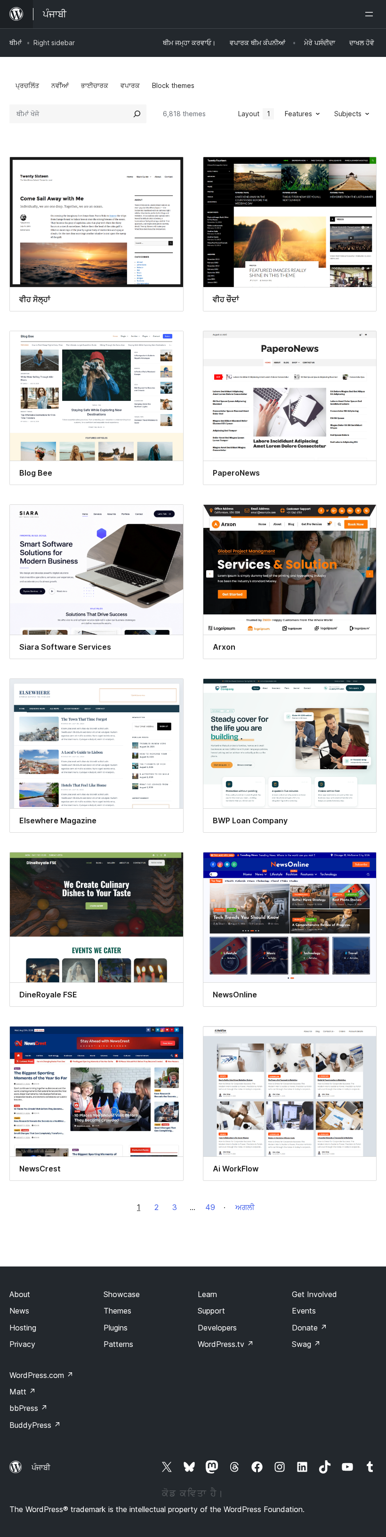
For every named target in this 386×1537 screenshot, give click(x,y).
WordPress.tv (226, 1344)
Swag (306, 1344)
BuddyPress (35, 1425)
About (19, 1294)
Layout (254, 114)
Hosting (22, 1327)
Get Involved (314, 1294)
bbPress (28, 1408)
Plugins (116, 1327)
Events (304, 1310)
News (19, 1310)
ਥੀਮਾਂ (15, 43)
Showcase (122, 1294)
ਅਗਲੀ (245, 1207)
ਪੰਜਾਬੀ (41, 1467)
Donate (309, 1327)
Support (211, 1310)
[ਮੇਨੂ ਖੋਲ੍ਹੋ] (371, 14)
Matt (22, 1391)
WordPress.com (41, 1375)
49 (210, 1207)
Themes (117, 1310)
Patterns (118, 1344)
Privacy (22, 1344)
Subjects (348, 114)
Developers (217, 1327)
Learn (207, 1294)
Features (298, 114)
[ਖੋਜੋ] (137, 113)
